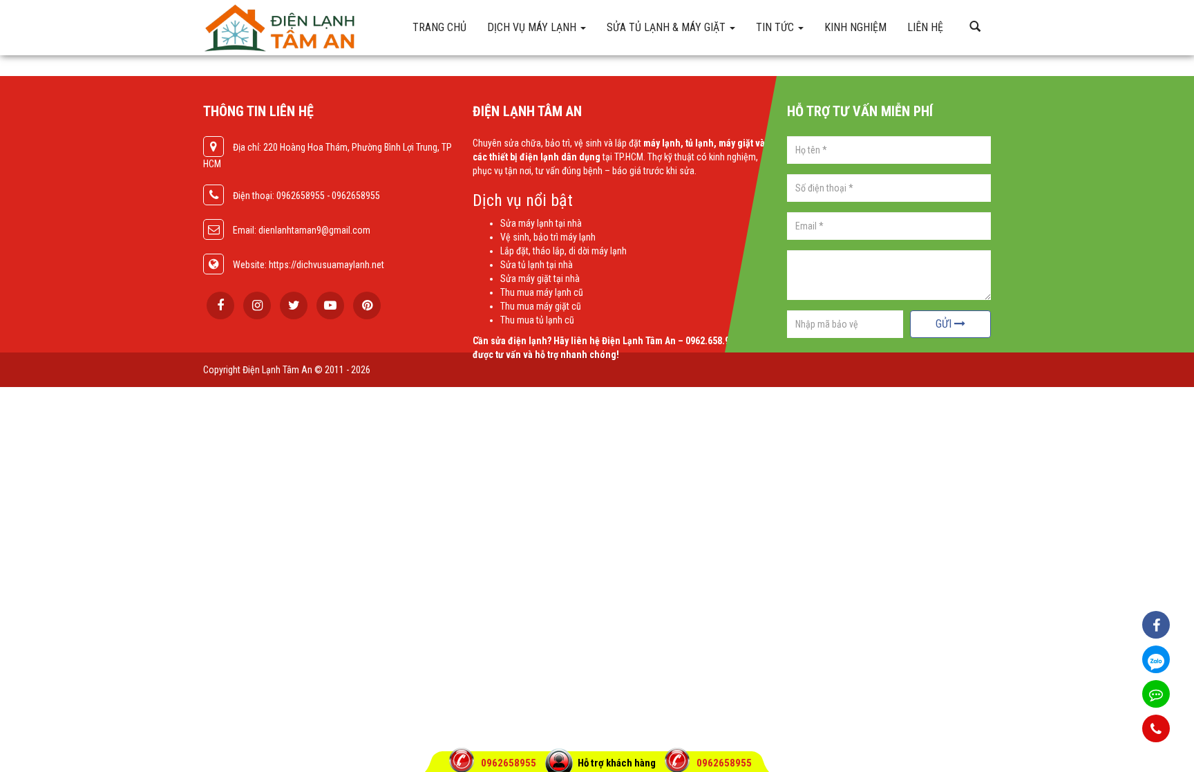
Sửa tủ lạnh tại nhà (536, 264)
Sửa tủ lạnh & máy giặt (667, 27)
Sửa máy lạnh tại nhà (541, 223)
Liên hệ (925, 27)
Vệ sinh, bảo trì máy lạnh (548, 237)
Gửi (945, 323)
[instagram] (257, 305)
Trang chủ (439, 27)
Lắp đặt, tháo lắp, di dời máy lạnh (563, 250)
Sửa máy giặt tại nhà (540, 278)
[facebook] (220, 305)
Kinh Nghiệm (855, 27)
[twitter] (293, 305)
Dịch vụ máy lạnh (533, 27)
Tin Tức (776, 27)
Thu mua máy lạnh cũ (541, 292)
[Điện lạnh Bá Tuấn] (299, 27)
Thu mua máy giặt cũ (540, 306)
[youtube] (330, 305)
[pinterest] (367, 305)
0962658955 (509, 763)
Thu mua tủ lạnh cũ (537, 320)
